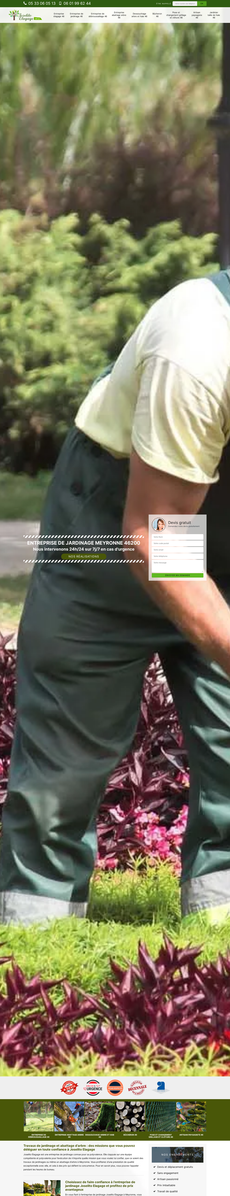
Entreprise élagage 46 (59, 15)
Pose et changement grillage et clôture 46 (176, 15)
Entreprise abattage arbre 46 (119, 15)
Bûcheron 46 (157, 15)
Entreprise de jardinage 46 (76, 15)
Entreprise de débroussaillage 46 (98, 15)
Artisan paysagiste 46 (197, 15)
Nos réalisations (84, 556)
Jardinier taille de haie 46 (214, 15)
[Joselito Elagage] (25, 15)
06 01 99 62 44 (76, 3)
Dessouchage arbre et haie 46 (139, 15)
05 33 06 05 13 (41, 3)
